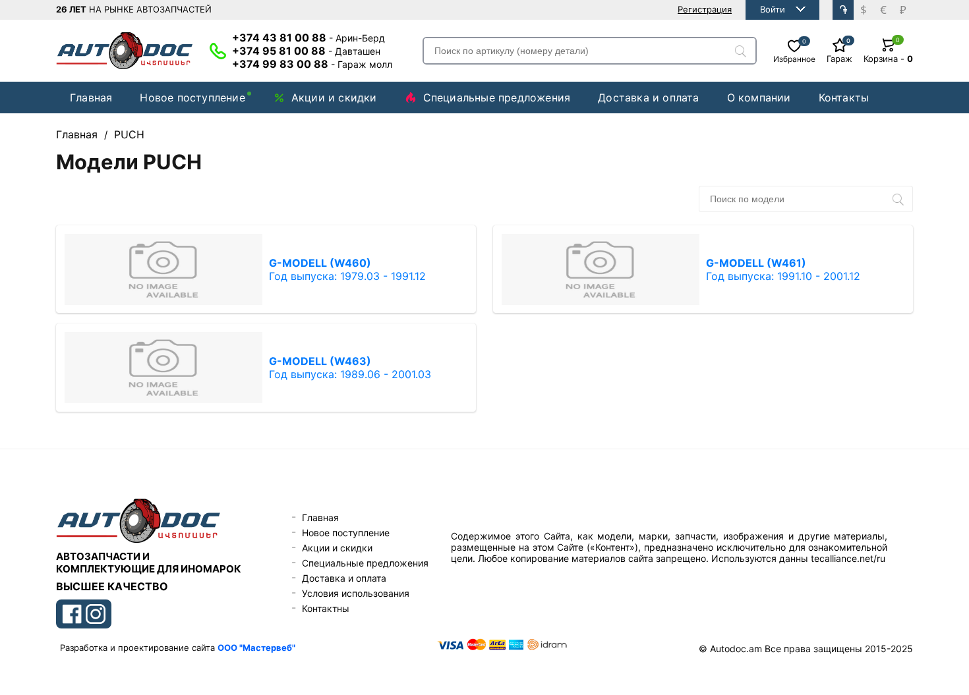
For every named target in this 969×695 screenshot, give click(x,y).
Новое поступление (192, 97)
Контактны (325, 608)
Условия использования (355, 593)
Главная (91, 97)
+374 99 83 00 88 (312, 63)
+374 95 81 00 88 (306, 50)
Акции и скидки (334, 97)
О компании (759, 97)
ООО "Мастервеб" (256, 647)
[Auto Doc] (124, 50)
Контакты (844, 97)
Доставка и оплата (648, 97)
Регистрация (705, 9)
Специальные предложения (497, 97)
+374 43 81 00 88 (308, 37)
